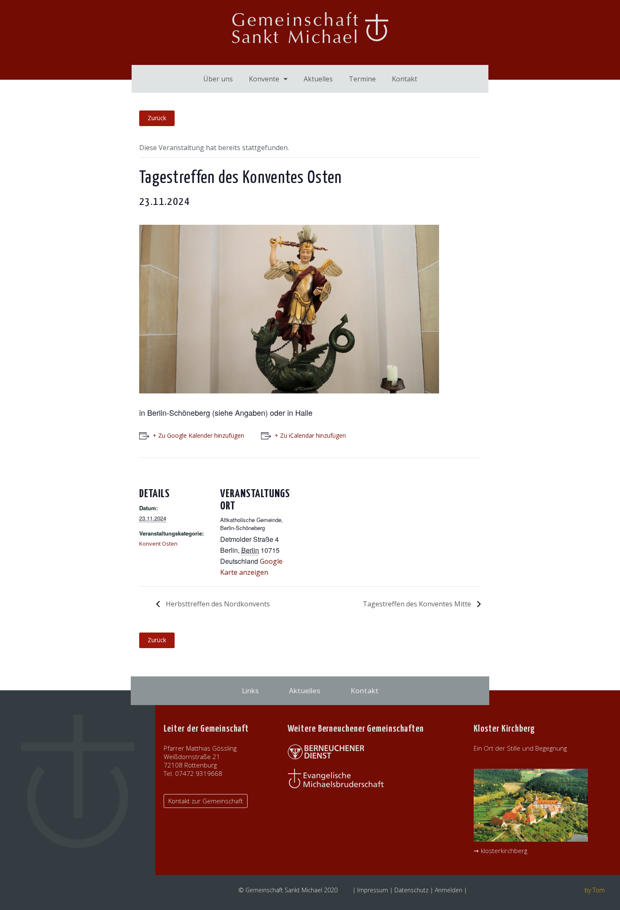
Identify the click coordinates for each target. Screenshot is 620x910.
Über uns (218, 78)
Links (250, 690)
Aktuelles (318, 78)
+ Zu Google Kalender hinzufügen (198, 435)
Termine (362, 78)
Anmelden (448, 890)
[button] (206, 801)
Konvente (264, 78)
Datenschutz (411, 890)
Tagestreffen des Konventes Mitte (418, 603)
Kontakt (404, 78)
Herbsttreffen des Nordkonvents (217, 603)
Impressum (372, 890)
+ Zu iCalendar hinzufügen (310, 435)
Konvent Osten (158, 543)
